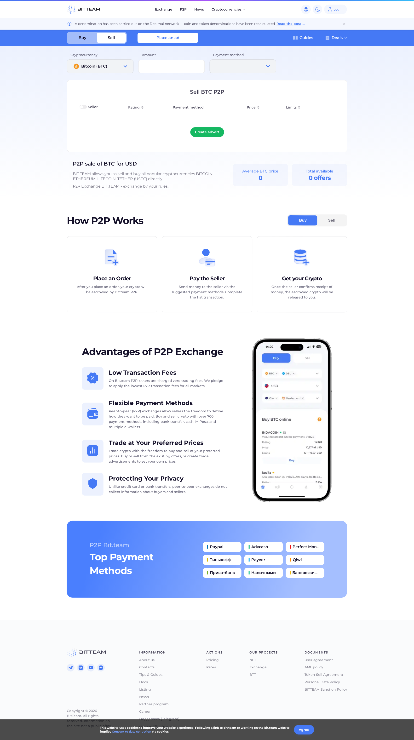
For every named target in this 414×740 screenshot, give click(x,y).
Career (145, 712)
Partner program (154, 704)
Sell (111, 37)
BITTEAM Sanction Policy (326, 690)
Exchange (163, 9)
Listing (145, 690)
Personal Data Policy (322, 682)
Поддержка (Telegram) (159, 719)
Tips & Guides (150, 675)
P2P (183, 9)
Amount (149, 55)
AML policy (314, 667)
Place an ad (167, 37)
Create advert (207, 132)
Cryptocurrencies (227, 9)
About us (147, 660)
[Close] (344, 24)
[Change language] (306, 9)
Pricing (212, 660)
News (199, 9)
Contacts (147, 667)
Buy (82, 37)
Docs (143, 682)
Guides (306, 38)
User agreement (319, 660)
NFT (252, 660)
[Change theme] (317, 9)
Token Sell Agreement (324, 675)
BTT (252, 675)
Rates (211, 667)
